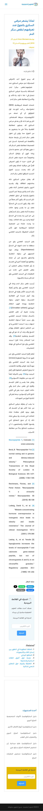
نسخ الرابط (21, 590)
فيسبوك (30, 590)
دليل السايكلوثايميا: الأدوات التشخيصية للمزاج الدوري (21, 718)
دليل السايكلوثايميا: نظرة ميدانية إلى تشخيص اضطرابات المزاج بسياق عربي (21, 745)
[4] (10, 378)
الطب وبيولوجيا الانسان (22, 43)
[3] (24, 374)
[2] (14, 336)
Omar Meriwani (23, 39)
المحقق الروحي (26, 655)
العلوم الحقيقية (28, 807)
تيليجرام (30, 587)
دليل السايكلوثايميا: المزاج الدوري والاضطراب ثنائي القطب (21, 735)
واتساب (22, 587)
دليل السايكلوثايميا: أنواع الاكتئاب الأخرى (22, 727)
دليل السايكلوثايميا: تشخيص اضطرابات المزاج (21, 756)
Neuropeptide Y (15, 440)
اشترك (21, 783)
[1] (10, 308)
